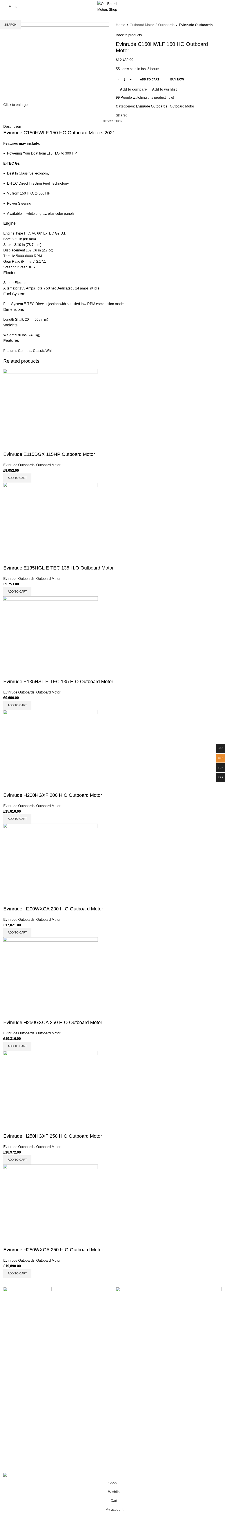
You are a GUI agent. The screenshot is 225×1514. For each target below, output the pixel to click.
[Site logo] (112, 6)
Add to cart (149, 79)
